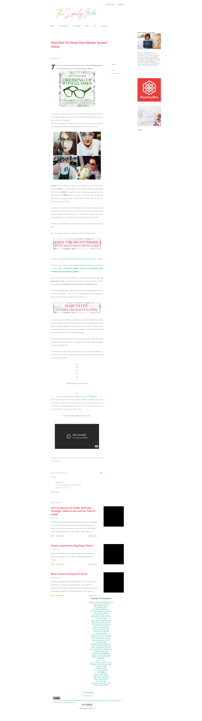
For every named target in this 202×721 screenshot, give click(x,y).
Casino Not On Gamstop (101, 609)
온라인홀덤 (101, 672)
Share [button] (113, 64)
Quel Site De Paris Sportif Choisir (101, 663)
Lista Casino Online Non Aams (101, 646)
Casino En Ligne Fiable (101, 651)
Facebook (58, 68)
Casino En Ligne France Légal (101, 683)
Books (87, 26)
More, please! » (93, 536)
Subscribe (110, 4)
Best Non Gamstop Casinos (101, 615)
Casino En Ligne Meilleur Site (101, 622)
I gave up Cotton (61, 522)
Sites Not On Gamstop (101, 613)
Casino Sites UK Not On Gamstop (101, 649)
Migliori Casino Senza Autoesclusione (101, 602)
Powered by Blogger (88, 692)
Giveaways (104, 26)
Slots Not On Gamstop (101, 626)
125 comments (60, 564)
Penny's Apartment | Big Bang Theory (72, 545)
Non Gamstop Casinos (101, 606)
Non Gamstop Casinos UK (101, 640)
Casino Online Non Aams (101, 629)
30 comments (60, 595)
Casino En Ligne (101, 618)
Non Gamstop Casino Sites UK (101, 617)
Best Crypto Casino (101, 679)
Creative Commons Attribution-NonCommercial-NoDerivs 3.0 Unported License (101, 700)
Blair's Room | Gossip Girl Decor (69, 573)
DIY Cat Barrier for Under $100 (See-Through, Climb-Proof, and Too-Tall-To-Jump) (73, 511)
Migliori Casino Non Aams (101, 627)
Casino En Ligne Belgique (101, 653)
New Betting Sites (101, 607)
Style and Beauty (115, 73)
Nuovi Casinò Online (101, 685)
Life (95, 26)
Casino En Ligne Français (101, 676)
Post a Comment (55, 492)
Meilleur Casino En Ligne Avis (101, 644)
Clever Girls (79, 458)
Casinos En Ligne (101, 633)
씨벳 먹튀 (101, 659)
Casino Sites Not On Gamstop (101, 635)
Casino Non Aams (101, 668)
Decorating (76, 26)
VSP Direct (64, 65)
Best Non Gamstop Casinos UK (101, 611)
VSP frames (93, 396)
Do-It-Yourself (64, 26)
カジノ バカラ (101, 661)
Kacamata (58, 482)
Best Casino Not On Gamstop (101, 624)
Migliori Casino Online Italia (101, 655)
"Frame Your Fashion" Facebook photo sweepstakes (75, 259)
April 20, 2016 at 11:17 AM (63, 487)
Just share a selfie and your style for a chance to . (77, 268)
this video (75, 416)
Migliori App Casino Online (101, 657)
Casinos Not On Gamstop (101, 604)
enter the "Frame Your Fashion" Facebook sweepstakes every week (82, 399)
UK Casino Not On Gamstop (101, 638)
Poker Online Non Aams (101, 678)
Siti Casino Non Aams (101, 670)
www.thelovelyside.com (69, 702)
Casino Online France (101, 674)
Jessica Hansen (67, 700)
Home (52, 26)
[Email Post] (69, 473)
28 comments (60, 536)
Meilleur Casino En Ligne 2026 (101, 664)
